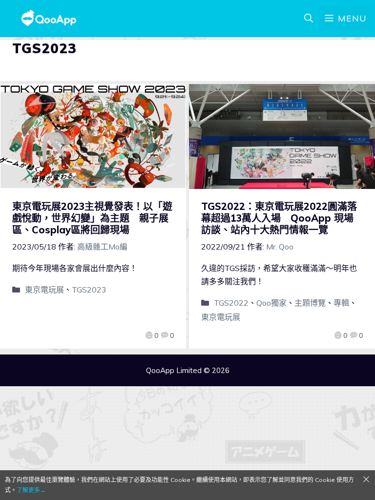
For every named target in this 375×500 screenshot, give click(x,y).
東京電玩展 (44, 289)
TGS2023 (89, 289)
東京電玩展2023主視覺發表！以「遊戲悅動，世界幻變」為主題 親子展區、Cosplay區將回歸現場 (92, 218)
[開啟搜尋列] (308, 18)
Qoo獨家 (271, 303)
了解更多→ (31, 490)
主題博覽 (310, 303)
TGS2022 (231, 303)
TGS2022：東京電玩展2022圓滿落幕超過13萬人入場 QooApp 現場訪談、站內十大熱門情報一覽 (279, 218)
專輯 (341, 303)
